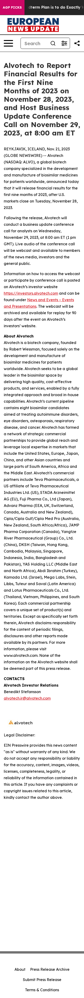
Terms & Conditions (42, 990)
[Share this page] (77, 43)
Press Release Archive (50, 969)
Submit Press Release (42, 979)
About (19, 969)
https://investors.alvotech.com (31, 293)
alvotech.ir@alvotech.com (27, 698)
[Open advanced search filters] (64, 43)
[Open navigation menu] (8, 43)
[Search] (53, 43)
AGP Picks (12, 7)
